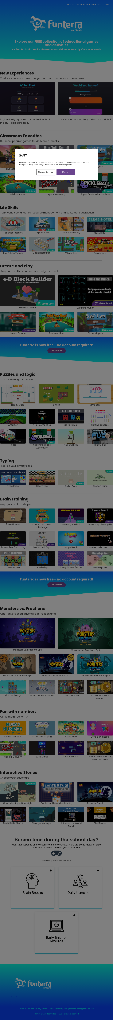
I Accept (66, 172)
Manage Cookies (45, 172)
